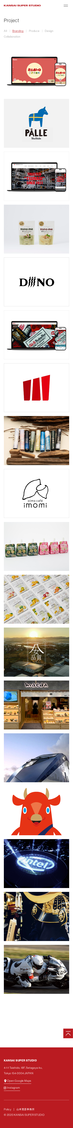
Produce (34, 31)
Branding (18, 31)
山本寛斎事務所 (25, 1109)
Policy (7, 1109)
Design (49, 31)
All (5, 31)
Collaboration (12, 36)
